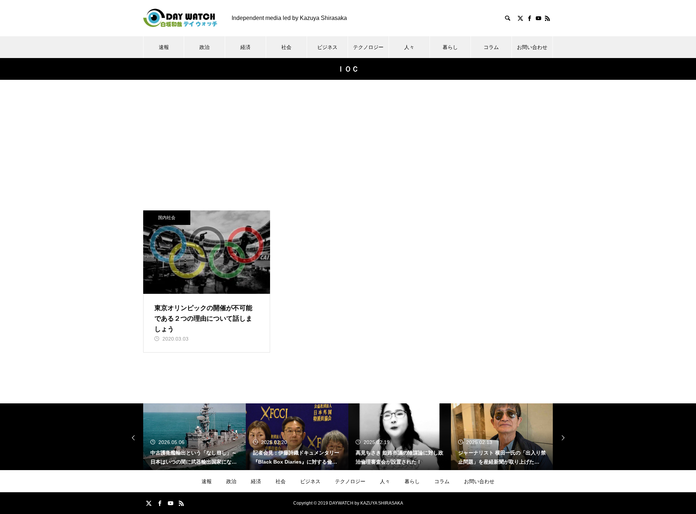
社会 (286, 47)
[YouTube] (538, 18)
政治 (204, 47)
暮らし (450, 47)
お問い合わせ (532, 47)
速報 (164, 47)
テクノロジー (368, 47)
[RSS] (547, 18)
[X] (520, 18)
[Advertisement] (348, 156)
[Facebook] (529, 18)
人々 (409, 47)
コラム (491, 47)
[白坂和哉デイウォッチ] (180, 18)
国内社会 (166, 217)
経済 (245, 47)
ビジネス (327, 47)
